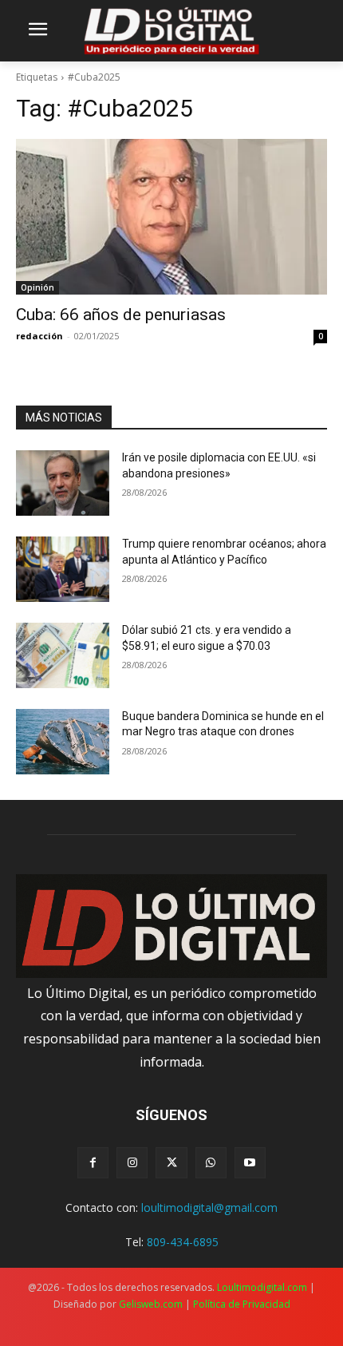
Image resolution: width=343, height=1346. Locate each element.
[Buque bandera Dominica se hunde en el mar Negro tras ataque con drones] (62, 741)
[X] (171, 1162)
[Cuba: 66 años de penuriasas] (171, 217)
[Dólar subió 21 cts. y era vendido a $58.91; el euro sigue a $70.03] (62, 655)
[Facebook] (92, 1162)
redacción (39, 336)
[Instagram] (132, 1162)
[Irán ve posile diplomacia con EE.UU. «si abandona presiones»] (62, 483)
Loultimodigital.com (262, 1287)
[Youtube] (250, 1162)
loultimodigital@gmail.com (209, 1207)
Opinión (37, 287)
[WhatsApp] (211, 1162)
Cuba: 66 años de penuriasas (121, 314)
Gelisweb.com (151, 1304)
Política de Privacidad (241, 1304)
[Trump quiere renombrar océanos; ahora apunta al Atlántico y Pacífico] (62, 569)
